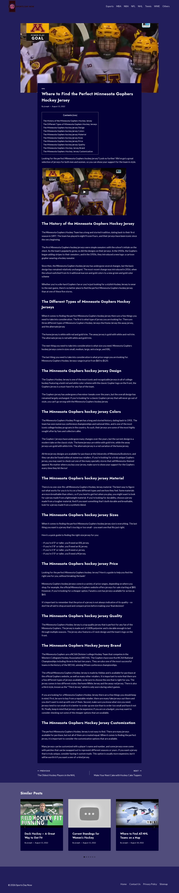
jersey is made (73, 628)
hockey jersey (82, 265)
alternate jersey (57, 326)
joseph (46, 106)
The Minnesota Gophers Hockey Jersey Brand (64, 148)
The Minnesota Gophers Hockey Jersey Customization (68, 151)
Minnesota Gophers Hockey (98, 223)
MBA (118, 6)
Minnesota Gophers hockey (78, 158)
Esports (110, 6)
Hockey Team (72, 232)
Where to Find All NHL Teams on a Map (134, 836)
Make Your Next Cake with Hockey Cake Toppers (118, 773)
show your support (106, 162)
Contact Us (134, 884)
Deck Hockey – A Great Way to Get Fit (40, 836)
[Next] (154, 827)
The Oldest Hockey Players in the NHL (56, 773)
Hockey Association (71, 657)
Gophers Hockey (115, 301)
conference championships (79, 424)
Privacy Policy (150, 884)
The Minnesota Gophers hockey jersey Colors (63, 131)
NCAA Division (78, 654)
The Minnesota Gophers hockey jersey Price (63, 141)
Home (124, 884)
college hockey (55, 427)
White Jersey (93, 683)
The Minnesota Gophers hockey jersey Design (64, 127)
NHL (140, 6)
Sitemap (164, 884)
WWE (157, 6)
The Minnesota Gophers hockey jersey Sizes (63, 138)
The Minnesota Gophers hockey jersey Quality (64, 144)
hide (75, 115)
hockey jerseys (49, 349)
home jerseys (84, 442)
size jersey (85, 535)
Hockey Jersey (120, 284)
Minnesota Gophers (55, 232)
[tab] (84, 857)
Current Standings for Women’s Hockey (85, 836)
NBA (126, 6)
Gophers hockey (69, 247)
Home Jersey (111, 323)
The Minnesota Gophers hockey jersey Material (64, 134)
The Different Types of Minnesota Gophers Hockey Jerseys (70, 124)
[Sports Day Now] (21, 6)
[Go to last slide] (25, 827)
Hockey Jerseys (93, 323)
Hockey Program (74, 420)
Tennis (148, 6)
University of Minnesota (108, 453)
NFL (133, 6)
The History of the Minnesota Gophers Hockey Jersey (67, 120)
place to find (82, 288)
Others (166, 6)
